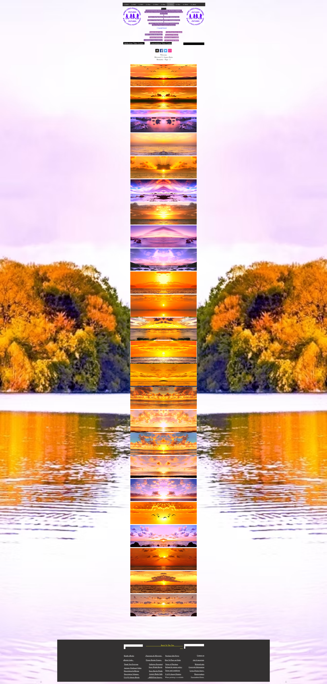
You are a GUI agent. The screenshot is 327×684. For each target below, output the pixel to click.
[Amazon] (157, 50)
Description (128, 674)
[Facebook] (161, 50)
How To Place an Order (173, 660)
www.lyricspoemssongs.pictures (154, 10)
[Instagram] (170, 50)
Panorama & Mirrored (153, 656)
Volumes (136, 674)
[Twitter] (165, 50)
